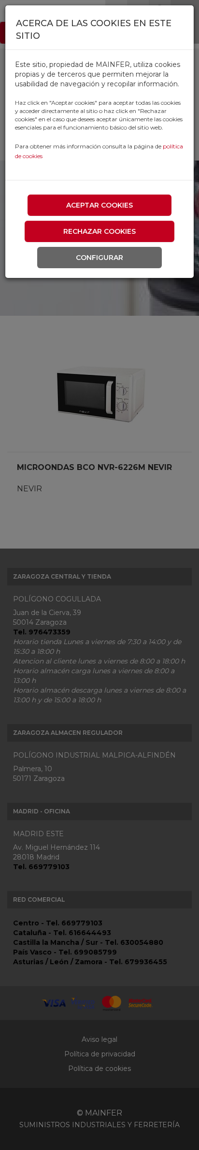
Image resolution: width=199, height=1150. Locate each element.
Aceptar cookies (99, 205)
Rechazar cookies (99, 231)
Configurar (99, 257)
